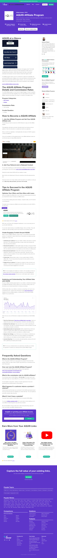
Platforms (28, 4)
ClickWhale (17, 518)
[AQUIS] (30, 213)
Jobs (29, 504)
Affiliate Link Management (45, 513)
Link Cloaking (43, 522)
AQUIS (5, 210)
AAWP (5, 515)
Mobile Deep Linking (32, 525)
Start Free (21, 29)
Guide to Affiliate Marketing (19, 4)
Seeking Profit (13, 493)
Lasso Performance (28, 290)
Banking (40, 500)
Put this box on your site (14, 215)
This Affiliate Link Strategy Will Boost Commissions (33, 548)
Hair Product (6, 100)
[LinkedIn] (43, 54)
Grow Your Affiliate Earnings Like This (34, 550)
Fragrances (28, 503)
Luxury (39, 504)
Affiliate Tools (6, 490)
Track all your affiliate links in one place (22, 320)
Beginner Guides (21, 490)
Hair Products (47, 503)
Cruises (42, 501)
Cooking (33, 501)
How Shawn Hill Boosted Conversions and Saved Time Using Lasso (34, 542)
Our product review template (9, 273)
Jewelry (27, 504)
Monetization (45, 490)
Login (42, 542)
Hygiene (5, 102)
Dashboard (31, 529)
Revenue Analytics (44, 516)
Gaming (31, 503)
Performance (43, 529)
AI (16, 500)
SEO (17, 493)
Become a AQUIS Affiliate (31, 29)
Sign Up (43, 543)
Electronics (9, 503)
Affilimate (17, 517)
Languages (32, 504)
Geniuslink (5, 521)
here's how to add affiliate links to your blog (25, 169)
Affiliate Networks (6, 500)
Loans (36, 504)
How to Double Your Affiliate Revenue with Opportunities (33, 546)
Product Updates (7, 493)
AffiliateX (5, 517)
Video (11, 507)
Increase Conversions (32, 513)
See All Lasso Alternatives (8, 513)
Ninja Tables (18, 521)
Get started (51, 4)
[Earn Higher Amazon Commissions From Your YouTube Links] (46, 435)
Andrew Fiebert (19, 21)
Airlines (19, 500)
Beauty (43, 500)
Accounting (11, 500)
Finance (16, 503)
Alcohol (22, 500)
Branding (18, 539)
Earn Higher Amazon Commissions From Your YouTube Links (46, 444)
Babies (37, 500)
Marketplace (31, 521)
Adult (15, 500)
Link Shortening (31, 522)
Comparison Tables (32, 524)
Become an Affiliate (20, 540)
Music (48, 504)
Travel (9, 507)
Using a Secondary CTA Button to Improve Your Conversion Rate (28, 444)
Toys (6, 507)
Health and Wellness (7, 504)
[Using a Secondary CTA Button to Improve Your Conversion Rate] (28, 435)
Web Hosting (15, 507)
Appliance (28, 500)
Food (24, 503)
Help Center (43, 539)
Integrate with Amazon (44, 521)
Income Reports (31, 516)
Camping (12, 501)
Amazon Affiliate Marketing (14, 490)
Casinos (16, 501)
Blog (33, 4)
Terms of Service (19, 543)
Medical (42, 504)
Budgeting (5, 501)
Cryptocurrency (46, 501)
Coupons (36, 501)
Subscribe (29, 418)
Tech (4, 507)
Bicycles (46, 500)
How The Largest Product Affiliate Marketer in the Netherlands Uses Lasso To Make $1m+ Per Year (34, 539)
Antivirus (25, 500)
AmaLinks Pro (6, 518)
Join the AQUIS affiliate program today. (10, 84)
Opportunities (31, 528)
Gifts (38, 503)
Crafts (40, 501)
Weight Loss (23, 507)
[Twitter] (44, 54)
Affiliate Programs (44, 540)
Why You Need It (10, 456)
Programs (37, 4)
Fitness (22, 503)
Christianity (26, 501)
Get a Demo (45, 4)
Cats (18, 501)
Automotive (34, 500)
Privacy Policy (19, 542)
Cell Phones (22, 501)
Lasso (16, 220)
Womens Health (28, 507)
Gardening (35, 503)
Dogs (50, 501)
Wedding (19, 507)
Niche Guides (50, 490)
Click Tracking (43, 525)
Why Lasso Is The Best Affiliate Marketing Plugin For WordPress (10, 444)
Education (39, 490)
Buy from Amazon (46, 456)
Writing (32, 507)
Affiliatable (17, 515)
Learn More (6, 215)
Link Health (43, 528)
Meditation (45, 504)
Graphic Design (41, 503)
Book (49, 500)
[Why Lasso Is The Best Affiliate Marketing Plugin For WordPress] (10, 435)
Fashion (13, 503)
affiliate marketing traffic (12, 401)
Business (9, 501)
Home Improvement (18, 504)
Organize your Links (44, 524)
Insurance (23, 504)
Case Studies (28, 490)
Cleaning (30, 501)
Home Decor (13, 504)
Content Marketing (34, 490)
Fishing (19, 503)
